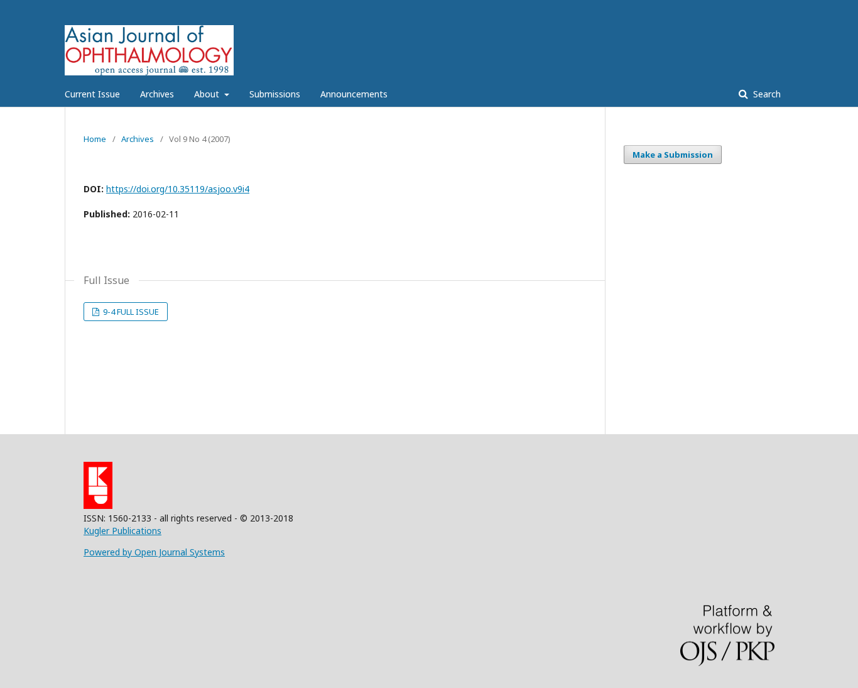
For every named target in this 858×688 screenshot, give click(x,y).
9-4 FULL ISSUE (130, 311)
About (208, 94)
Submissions (274, 94)
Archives (157, 94)
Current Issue (92, 94)
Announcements (354, 94)
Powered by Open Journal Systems (154, 552)
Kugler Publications (122, 531)
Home (95, 139)
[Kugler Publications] (98, 505)
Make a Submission (673, 154)
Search (766, 94)
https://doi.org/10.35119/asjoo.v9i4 (177, 189)
